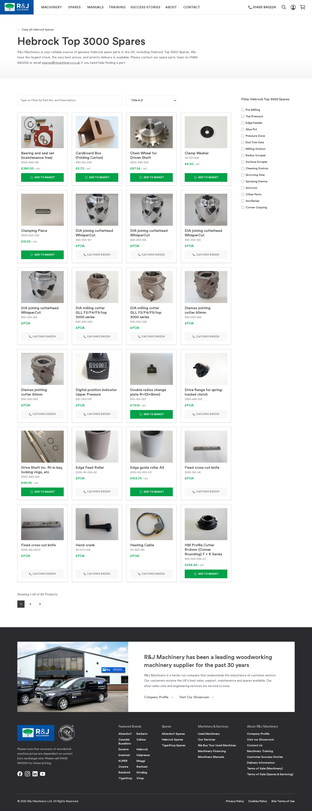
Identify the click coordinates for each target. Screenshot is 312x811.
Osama (123, 766)
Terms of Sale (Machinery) (265, 768)
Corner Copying (256, 207)
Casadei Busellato (124, 741)
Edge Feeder (254, 122)
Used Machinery (209, 733)
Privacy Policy (235, 801)
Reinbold (124, 772)
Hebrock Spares (172, 739)
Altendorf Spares (173, 733)
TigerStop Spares (173, 745)
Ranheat (142, 766)
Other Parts (253, 194)
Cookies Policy (257, 801)
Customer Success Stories (265, 757)
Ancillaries (252, 200)
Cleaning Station (257, 168)
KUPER (122, 760)
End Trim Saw (255, 142)
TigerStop (125, 778)
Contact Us (255, 745)
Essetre (123, 749)
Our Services (206, 739)
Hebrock (142, 749)
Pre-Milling (253, 109)
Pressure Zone (255, 135)
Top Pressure (254, 116)
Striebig (141, 772)
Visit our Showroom (260, 739)
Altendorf (125, 733)
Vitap (140, 778)
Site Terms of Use (283, 801)
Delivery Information (261, 762)
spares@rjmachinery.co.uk (61, 62)
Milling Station (255, 148)
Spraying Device (256, 181)
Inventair (124, 755)
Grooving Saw (255, 174)
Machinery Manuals (211, 757)
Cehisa (141, 739)
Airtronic (251, 187)
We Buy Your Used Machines (217, 745)
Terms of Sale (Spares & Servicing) (270, 774)
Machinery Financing (212, 751)
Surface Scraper (256, 161)
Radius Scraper (256, 155)
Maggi (140, 760)
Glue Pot (251, 129)
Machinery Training (260, 751)
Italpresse (143, 755)
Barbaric (142, 733)
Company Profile (258, 733)
